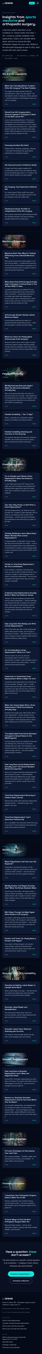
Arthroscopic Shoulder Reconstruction (14, 1329)
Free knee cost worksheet (10, 1347)
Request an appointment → (21, 1274)
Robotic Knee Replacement (11, 1320)
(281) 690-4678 (7, 1342)
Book (31, 3)
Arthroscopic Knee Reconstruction (13, 1326)
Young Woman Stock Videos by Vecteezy (20, 1312)
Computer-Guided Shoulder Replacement (15, 1323)
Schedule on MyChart (21, 1281)
